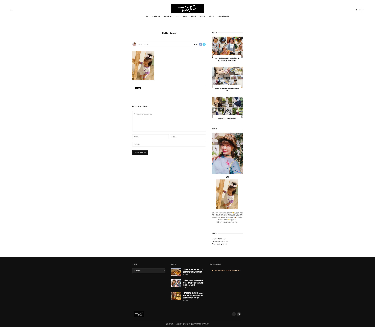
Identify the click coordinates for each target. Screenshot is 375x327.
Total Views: (216, 244)
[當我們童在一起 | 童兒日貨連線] (139, 314)
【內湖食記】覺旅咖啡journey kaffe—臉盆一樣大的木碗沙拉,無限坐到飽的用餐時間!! (193, 295)
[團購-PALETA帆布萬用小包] (227, 107)
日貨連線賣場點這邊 (223, 16)
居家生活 (211, 16)
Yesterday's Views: (218, 241)
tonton (140, 44)
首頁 (147, 16)
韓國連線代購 (167, 16)
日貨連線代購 (156, 16)
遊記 (184, 16)
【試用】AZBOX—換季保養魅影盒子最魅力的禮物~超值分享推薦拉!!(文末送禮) (193, 282)
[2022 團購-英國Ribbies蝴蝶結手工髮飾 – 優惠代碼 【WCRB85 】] (227, 47)
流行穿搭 (202, 16)
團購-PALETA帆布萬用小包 (227, 118)
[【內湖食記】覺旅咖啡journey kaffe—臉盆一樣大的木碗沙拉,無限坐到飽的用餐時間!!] (176, 296)
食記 (176, 16)
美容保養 (193, 16)
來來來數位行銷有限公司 (202, 324)
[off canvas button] (12, 9)
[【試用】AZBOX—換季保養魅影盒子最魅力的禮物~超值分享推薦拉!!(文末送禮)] (176, 283)
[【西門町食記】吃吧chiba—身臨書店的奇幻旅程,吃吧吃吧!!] (176, 272)
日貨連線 (171, 324)
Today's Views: (217, 239)
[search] (363, 10)
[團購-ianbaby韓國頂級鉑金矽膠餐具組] (227, 77)
